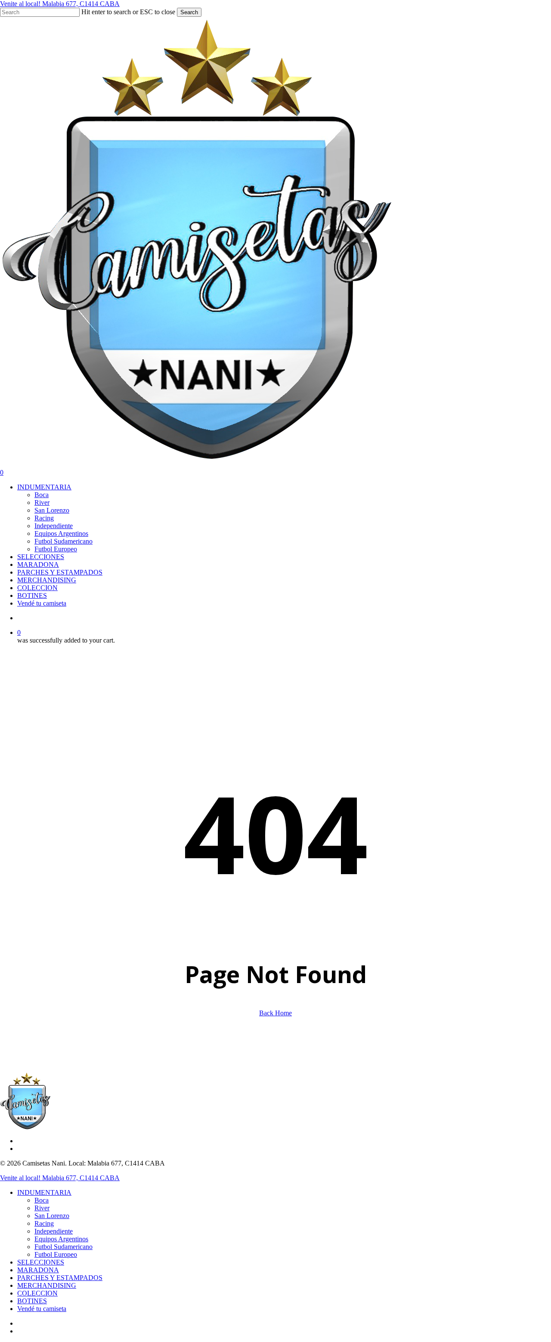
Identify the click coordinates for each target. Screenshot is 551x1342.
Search (189, 12)
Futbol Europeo (55, 1254)
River (42, 1208)
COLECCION (37, 1293)
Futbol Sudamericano (63, 1246)
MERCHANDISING (46, 1285)
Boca (41, 1200)
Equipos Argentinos (61, 1239)
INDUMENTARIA (44, 1192)
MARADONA (38, 1270)
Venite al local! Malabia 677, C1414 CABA (60, 3)
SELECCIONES (40, 1262)
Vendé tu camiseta (41, 1308)
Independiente (53, 1231)
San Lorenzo (51, 1215)
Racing (44, 1223)
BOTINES (32, 1301)
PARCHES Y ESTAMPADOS (59, 1277)
